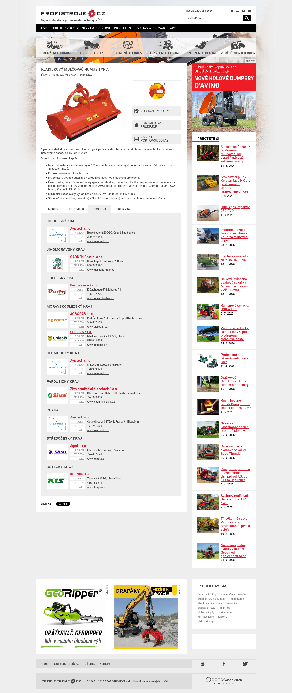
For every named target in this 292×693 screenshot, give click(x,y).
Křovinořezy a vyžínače (211, 599)
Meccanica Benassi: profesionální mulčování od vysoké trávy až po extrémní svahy (235, 153)
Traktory (225, 608)
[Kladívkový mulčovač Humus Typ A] (84, 112)
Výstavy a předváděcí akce (156, 28)
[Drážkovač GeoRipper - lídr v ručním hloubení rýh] (208, 384)
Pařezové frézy (206, 594)
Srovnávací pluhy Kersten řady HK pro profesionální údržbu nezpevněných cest (236, 184)
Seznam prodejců (96, 28)
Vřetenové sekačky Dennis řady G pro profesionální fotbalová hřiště (235, 333)
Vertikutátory (205, 617)
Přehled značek (65, 28)
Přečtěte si (123, 28)
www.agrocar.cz (97, 326)
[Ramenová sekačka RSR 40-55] (208, 312)
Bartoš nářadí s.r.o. (84, 285)
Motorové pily (205, 612)
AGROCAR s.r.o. (82, 313)
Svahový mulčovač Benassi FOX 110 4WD (235, 499)
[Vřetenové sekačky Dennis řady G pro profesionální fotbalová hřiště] (208, 334)
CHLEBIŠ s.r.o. (81, 331)
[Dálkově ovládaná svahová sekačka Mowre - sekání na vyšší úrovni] (208, 285)
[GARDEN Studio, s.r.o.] (57, 263)
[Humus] (157, 90)
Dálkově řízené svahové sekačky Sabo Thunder (233, 450)
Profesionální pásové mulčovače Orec (234, 358)
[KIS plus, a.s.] (57, 481)
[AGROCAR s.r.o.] (57, 320)
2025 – (228, 681)
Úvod (45, 28)
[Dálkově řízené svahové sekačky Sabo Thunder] (208, 452)
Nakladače (225, 612)
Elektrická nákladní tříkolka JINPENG (235, 258)
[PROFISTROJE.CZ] (61, 681)
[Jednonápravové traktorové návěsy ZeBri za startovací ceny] (208, 236)
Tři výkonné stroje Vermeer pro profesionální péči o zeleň (235, 523)
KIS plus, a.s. (80, 474)
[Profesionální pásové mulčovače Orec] (208, 361)
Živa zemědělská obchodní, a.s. (94, 388)
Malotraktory (205, 621)
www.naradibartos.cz (100, 298)
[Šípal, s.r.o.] (57, 452)
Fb (224, 664)
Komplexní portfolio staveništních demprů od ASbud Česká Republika (235, 474)
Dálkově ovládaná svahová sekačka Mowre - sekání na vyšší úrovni (234, 284)
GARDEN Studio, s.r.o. (86, 256)
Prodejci (100, 209)
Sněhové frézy (206, 608)
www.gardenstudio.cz (100, 270)
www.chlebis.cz (97, 345)
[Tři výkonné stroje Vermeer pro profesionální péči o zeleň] (208, 525)
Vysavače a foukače (233, 594)
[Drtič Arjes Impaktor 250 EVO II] (208, 213)
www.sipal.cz (95, 458)
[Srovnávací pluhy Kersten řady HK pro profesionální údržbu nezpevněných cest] (208, 183)
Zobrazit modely (155, 111)
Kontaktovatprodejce (152, 125)
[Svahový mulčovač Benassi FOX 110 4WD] (208, 502)
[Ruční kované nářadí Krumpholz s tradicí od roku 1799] (208, 407)
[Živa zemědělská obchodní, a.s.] (57, 395)
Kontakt (105, 664)
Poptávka (123, 209)
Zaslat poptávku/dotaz (154, 138)
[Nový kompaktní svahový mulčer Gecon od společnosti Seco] (208, 551)
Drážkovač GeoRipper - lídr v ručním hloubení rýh (236, 381)
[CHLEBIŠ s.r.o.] (57, 339)
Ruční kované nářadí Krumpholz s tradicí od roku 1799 (236, 404)
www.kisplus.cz (97, 487)
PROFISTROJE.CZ (73, 13)
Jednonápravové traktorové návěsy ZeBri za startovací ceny (234, 235)
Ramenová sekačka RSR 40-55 (235, 307)
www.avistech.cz (98, 241)
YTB (203, 663)
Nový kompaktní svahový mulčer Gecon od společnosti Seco (233, 550)
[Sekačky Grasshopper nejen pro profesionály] (208, 429)
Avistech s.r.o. (80, 228)
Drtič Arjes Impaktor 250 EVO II (235, 209)
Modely (53, 209)
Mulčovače (237, 599)
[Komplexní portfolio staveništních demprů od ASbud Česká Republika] (208, 475)
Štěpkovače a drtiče (209, 603)
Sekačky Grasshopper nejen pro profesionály (235, 427)
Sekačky (231, 603)
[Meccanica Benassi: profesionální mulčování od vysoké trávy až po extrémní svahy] (208, 153)
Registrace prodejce (66, 664)
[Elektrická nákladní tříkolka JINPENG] (208, 262)
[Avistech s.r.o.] (57, 235)
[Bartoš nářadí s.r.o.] (57, 292)
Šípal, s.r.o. (78, 445)
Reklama (89, 664)
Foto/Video (76, 209)
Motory (222, 617)
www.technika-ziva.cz (101, 402)
